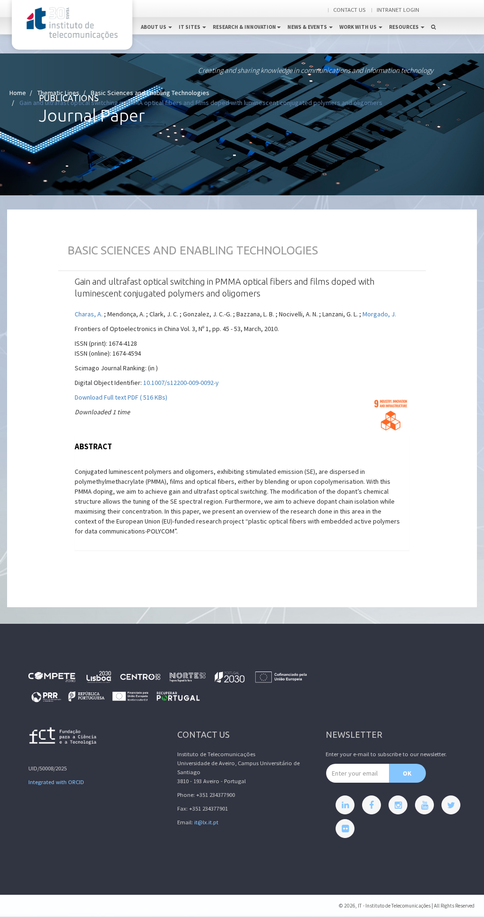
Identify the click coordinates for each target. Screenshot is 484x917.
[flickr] (345, 828)
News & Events (307, 27)
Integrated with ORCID (56, 782)
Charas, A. (89, 314)
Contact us (349, 9)
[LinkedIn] (345, 804)
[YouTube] (424, 804)
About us (154, 27)
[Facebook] (371, 804)
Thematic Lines (58, 92)
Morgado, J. (379, 314)
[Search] (433, 17)
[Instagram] (398, 804)
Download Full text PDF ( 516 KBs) (121, 397)
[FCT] (63, 737)
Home (17, 92)
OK (407, 773)
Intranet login (398, 9)
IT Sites (190, 27)
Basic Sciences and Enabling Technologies (150, 92)
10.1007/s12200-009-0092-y (181, 382)
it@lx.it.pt (206, 822)
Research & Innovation (244, 27)
